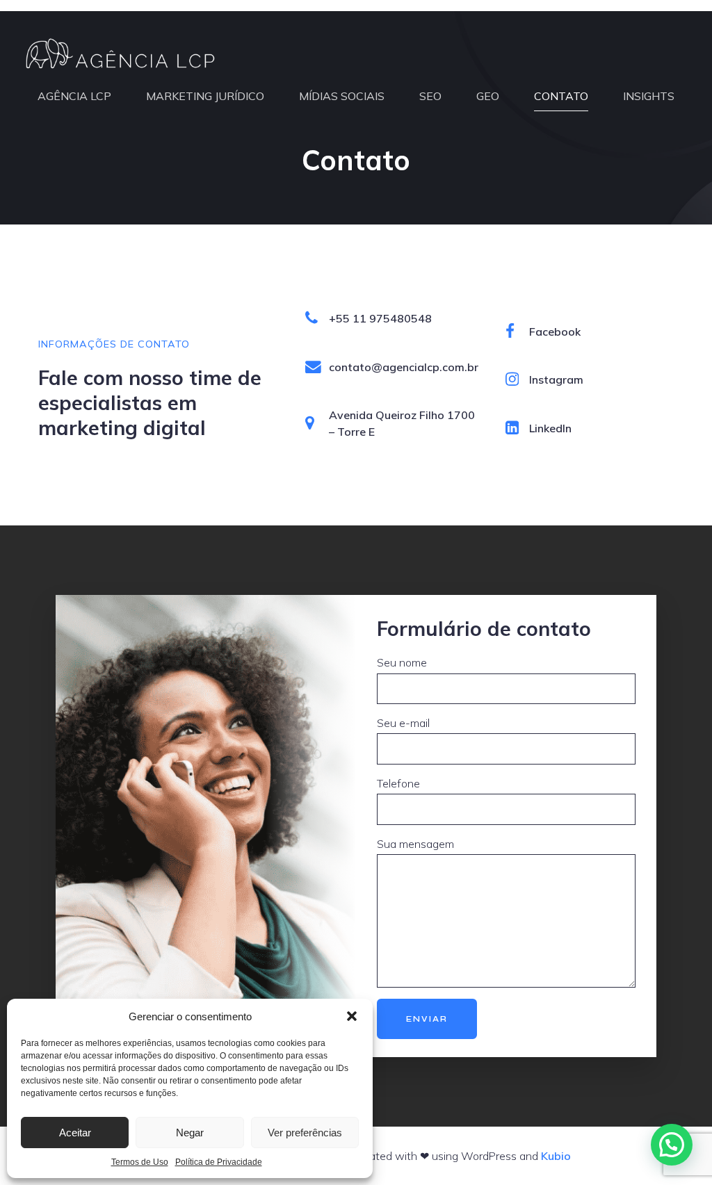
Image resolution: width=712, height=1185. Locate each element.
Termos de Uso (139, 1162)
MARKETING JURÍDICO (205, 96)
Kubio (556, 1156)
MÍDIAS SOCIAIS (342, 96)
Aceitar (75, 1132)
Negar (190, 1132)
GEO (487, 96)
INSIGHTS (648, 96)
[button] (352, 1016)
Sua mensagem (415, 844)
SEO (430, 96)
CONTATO (561, 96)
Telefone (398, 783)
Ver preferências (305, 1132)
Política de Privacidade (218, 1162)
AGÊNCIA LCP (74, 96)
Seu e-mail (403, 723)
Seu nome (402, 662)
